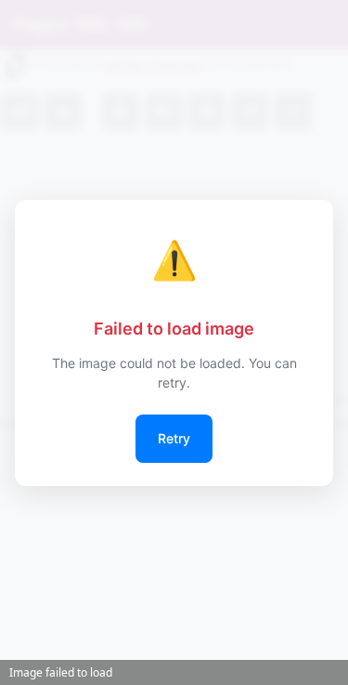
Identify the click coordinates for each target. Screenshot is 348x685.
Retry (174, 438)
